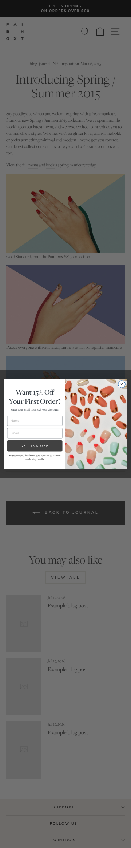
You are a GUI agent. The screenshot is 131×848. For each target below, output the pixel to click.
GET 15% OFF (35, 446)
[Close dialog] (122, 384)
